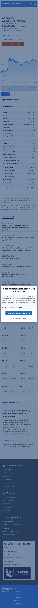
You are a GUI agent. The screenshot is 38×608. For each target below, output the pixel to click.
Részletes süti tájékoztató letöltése (12, 307)
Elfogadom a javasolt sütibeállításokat (19, 313)
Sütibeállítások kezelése (19, 318)
